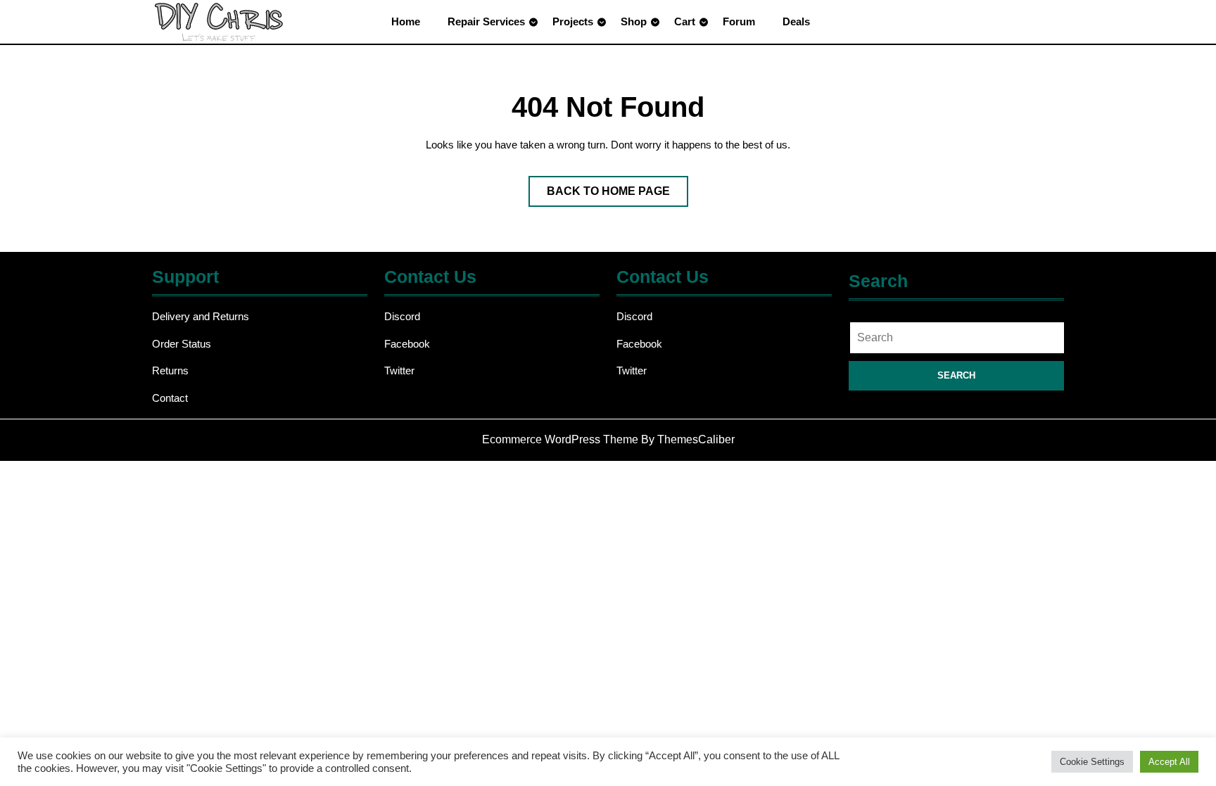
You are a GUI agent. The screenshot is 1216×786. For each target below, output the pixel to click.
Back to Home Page (617, 195)
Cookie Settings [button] (1092, 761)
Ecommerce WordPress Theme (560, 439)
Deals (796, 21)
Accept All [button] (1169, 761)
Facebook (407, 344)
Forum (739, 21)
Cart (684, 21)
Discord (402, 316)
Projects (572, 21)
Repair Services (486, 21)
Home (405, 21)
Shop (634, 21)
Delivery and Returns (200, 316)
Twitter (399, 370)
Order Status (181, 344)
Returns (170, 370)
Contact (170, 398)
